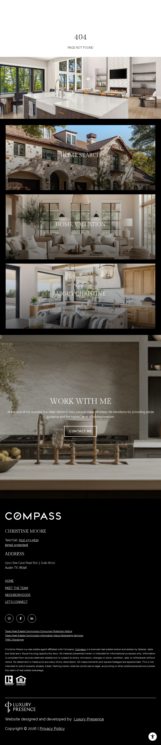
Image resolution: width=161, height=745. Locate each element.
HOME (9, 581)
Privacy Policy (52, 728)
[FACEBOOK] (20, 618)
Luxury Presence (89, 719)
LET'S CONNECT (16, 602)
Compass (80, 649)
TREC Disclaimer (14, 639)
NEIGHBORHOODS (17, 595)
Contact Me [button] (80, 431)
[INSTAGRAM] (9, 618)
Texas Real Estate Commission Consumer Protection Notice (38, 631)
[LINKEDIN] (32, 618)
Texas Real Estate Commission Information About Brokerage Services (44, 635)
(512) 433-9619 (29, 540)
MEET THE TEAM (16, 588)
